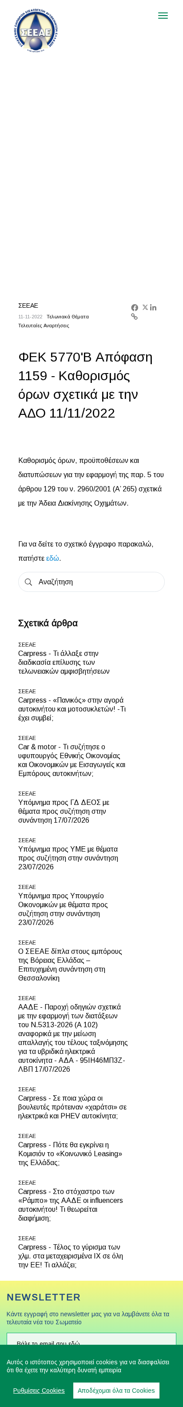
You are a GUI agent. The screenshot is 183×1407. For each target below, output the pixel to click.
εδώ (52, 558)
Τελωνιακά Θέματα (68, 316)
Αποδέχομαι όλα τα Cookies (116, 1390)
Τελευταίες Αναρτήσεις (43, 325)
